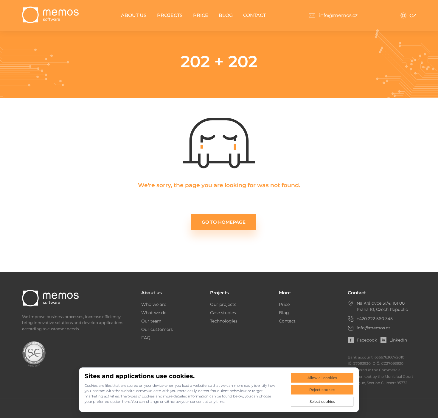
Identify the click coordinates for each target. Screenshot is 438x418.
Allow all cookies (322, 377)
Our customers (157, 329)
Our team (151, 321)
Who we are (153, 304)
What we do (154, 312)
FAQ (145, 337)
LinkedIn (398, 340)
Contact (254, 15)
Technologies (223, 321)
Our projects (223, 304)
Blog (226, 15)
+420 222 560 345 (375, 318)
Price (200, 15)
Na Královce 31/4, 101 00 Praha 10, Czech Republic (382, 306)
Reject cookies (322, 389)
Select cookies (322, 401)
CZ (412, 15)
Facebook (367, 340)
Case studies (223, 312)
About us (134, 15)
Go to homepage (224, 222)
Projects (170, 15)
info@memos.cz (373, 328)
